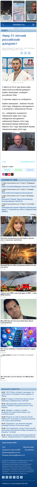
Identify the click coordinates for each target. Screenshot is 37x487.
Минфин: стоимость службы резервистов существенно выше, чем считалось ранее (16, 412)
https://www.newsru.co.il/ (11, 183)
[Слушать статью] (31, 53)
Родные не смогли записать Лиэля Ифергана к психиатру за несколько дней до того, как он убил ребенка (18, 419)
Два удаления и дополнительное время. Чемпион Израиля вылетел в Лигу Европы (17, 405)
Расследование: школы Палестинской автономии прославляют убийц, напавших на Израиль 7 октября (19, 430)
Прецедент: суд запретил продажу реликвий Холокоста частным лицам (17, 424)
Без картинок (29, 450)
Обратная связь (28, 447)
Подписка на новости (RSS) (11, 450)
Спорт (5, 30)
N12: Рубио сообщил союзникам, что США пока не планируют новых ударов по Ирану (18, 394)
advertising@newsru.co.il (17, 455)
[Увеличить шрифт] (25, 53)
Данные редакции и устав (11, 452)
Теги (3, 447)
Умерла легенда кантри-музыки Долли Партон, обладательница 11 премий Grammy (18, 436)
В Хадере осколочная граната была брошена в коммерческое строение (18, 400)
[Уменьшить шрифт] (21, 53)
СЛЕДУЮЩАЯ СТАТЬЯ (27, 161)
